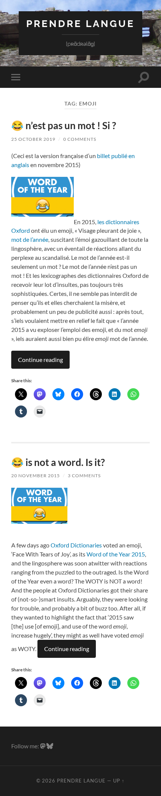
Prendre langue (80, 23)
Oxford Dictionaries (76, 545)
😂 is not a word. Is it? (58, 462)
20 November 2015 (35, 475)
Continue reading (40, 359)
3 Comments (84, 475)
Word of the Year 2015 (115, 554)
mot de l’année (29, 239)
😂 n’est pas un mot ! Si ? (63, 125)
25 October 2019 (33, 139)
